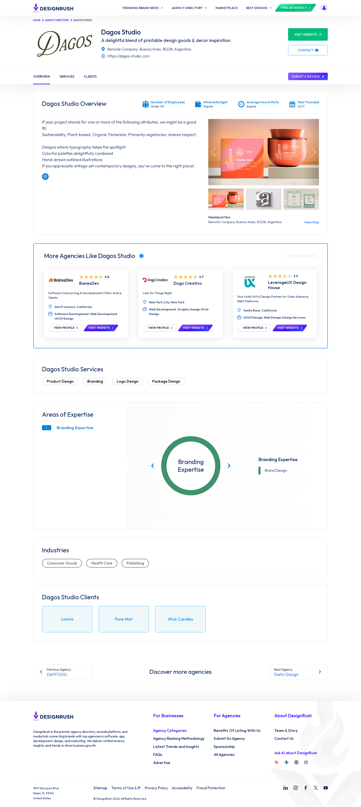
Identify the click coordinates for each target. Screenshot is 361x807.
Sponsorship (224, 746)
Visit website (305, 34)
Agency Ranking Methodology (179, 738)
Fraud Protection (211, 788)
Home (37, 20)
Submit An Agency (229, 738)
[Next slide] (229, 466)
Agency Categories (170, 730)
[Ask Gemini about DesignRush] (286, 762)
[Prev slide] (153, 466)
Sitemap (100, 788)
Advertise (161, 762)
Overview (41, 76)
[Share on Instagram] (45, 176)
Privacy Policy (156, 788)
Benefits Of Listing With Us (237, 730)
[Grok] (306, 762)
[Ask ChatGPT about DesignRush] (296, 762)
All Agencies (224, 754)
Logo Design (128, 381)
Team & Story (286, 730)
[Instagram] (296, 788)
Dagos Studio (121, 32)
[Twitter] (316, 788)
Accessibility (182, 788)
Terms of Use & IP (126, 788)
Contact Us (284, 738)
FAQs (157, 754)
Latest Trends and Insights (176, 746)
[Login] (324, 7)
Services (67, 76)
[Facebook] (306, 788)
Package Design (166, 381)
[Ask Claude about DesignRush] (276, 762)
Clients (90, 76)
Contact (305, 50)
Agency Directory (57, 20)
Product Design (60, 381)
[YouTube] (326, 788)
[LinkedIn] (285, 788)
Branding (95, 381)
